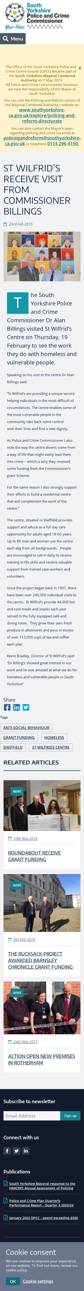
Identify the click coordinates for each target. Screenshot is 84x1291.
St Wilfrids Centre (51, 747)
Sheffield (13, 747)
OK (13, 1281)
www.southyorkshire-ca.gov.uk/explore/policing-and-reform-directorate (42, 115)
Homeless (54, 737)
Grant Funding (19, 737)
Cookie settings (38, 1281)
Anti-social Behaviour (26, 727)
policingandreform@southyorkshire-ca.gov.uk (42, 141)
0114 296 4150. (63, 144)
